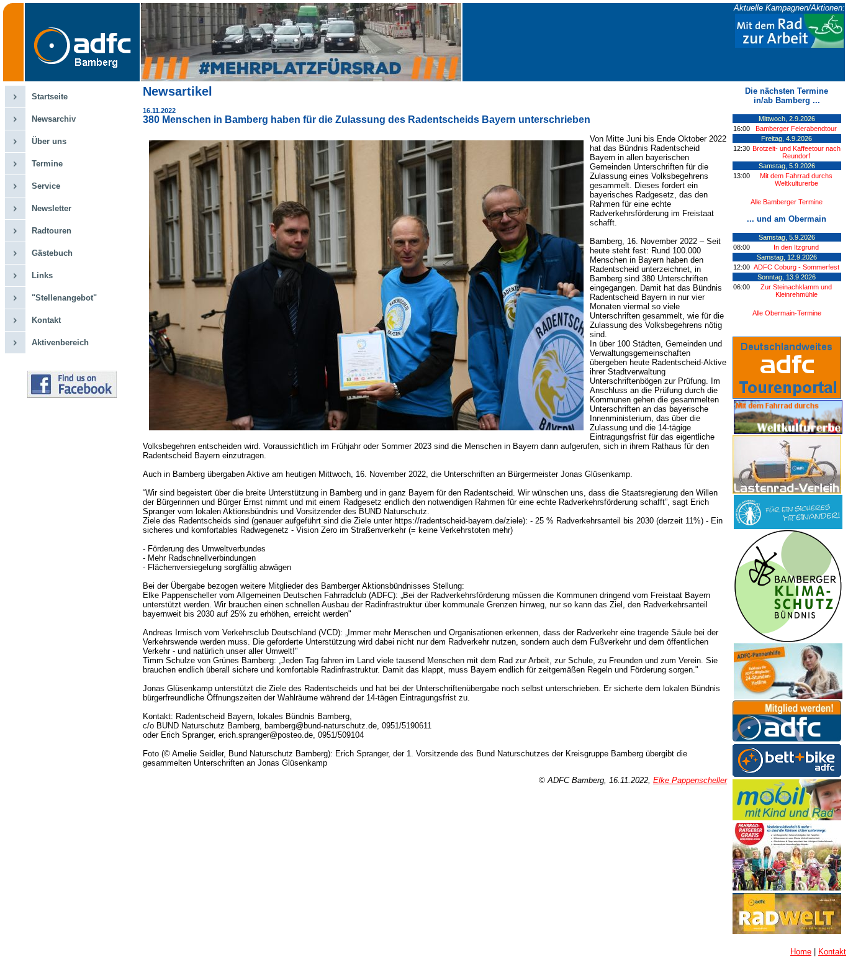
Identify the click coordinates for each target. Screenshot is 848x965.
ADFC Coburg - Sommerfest (796, 267)
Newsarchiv (54, 119)
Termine (47, 163)
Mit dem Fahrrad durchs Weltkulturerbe (796, 179)
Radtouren (51, 230)
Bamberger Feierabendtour (796, 128)
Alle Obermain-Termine (786, 313)
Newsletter (51, 208)
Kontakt (46, 320)
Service (46, 186)
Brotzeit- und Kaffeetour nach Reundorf (796, 152)
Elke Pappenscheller (690, 780)
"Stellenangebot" (64, 297)
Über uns (49, 141)
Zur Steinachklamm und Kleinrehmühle (796, 290)
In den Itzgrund (796, 247)
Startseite (50, 96)
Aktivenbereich (60, 342)
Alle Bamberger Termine (787, 202)
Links (42, 275)
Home (800, 951)
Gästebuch (52, 253)
